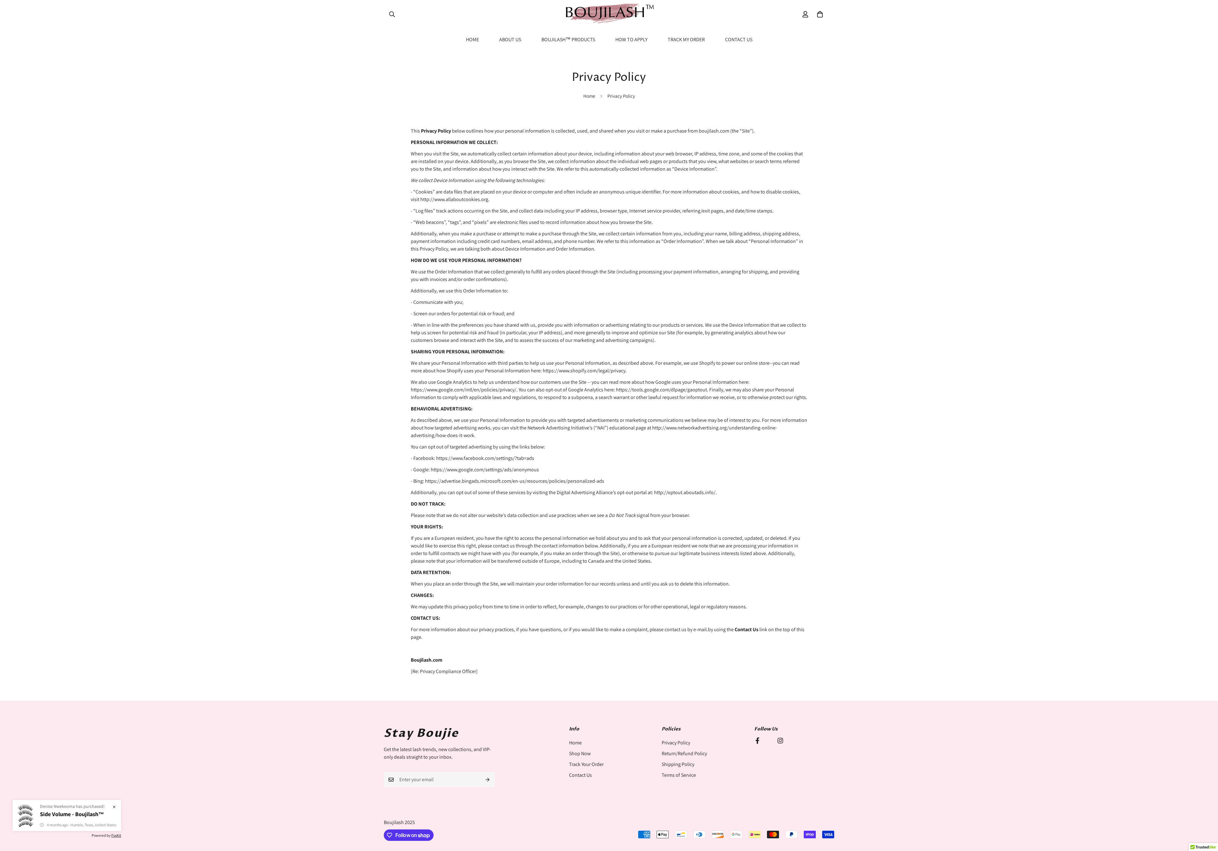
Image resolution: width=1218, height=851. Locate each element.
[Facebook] (757, 740)
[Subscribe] (487, 779)
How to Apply (631, 39)
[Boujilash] (609, 14)
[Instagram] (780, 740)
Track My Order (686, 39)
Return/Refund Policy (684, 753)
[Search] (392, 14)
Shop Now (580, 753)
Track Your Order (586, 764)
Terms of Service (679, 775)
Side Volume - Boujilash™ (72, 814)
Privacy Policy (676, 742)
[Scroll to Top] (1205, 816)
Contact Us (738, 39)
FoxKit (116, 835)
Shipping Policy (678, 764)
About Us (510, 39)
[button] (820, 14)
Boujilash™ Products (568, 39)
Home (472, 39)
